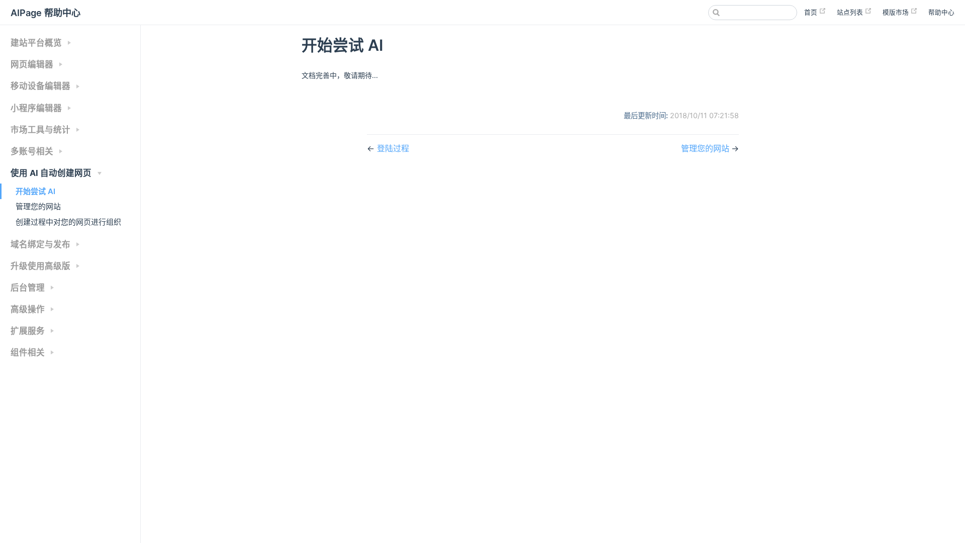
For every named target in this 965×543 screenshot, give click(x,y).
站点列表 (850, 12)
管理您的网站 (38, 206)
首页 (811, 12)
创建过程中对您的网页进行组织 (68, 222)
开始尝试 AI (35, 191)
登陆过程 (393, 148)
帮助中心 (941, 12)
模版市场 (896, 12)
